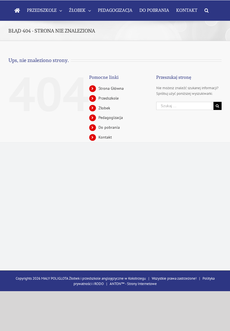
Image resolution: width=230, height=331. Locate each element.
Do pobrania (109, 127)
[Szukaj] (206, 10)
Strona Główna (111, 88)
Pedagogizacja (110, 117)
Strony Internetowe (142, 283)
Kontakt (105, 137)
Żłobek (104, 108)
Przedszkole (108, 98)
